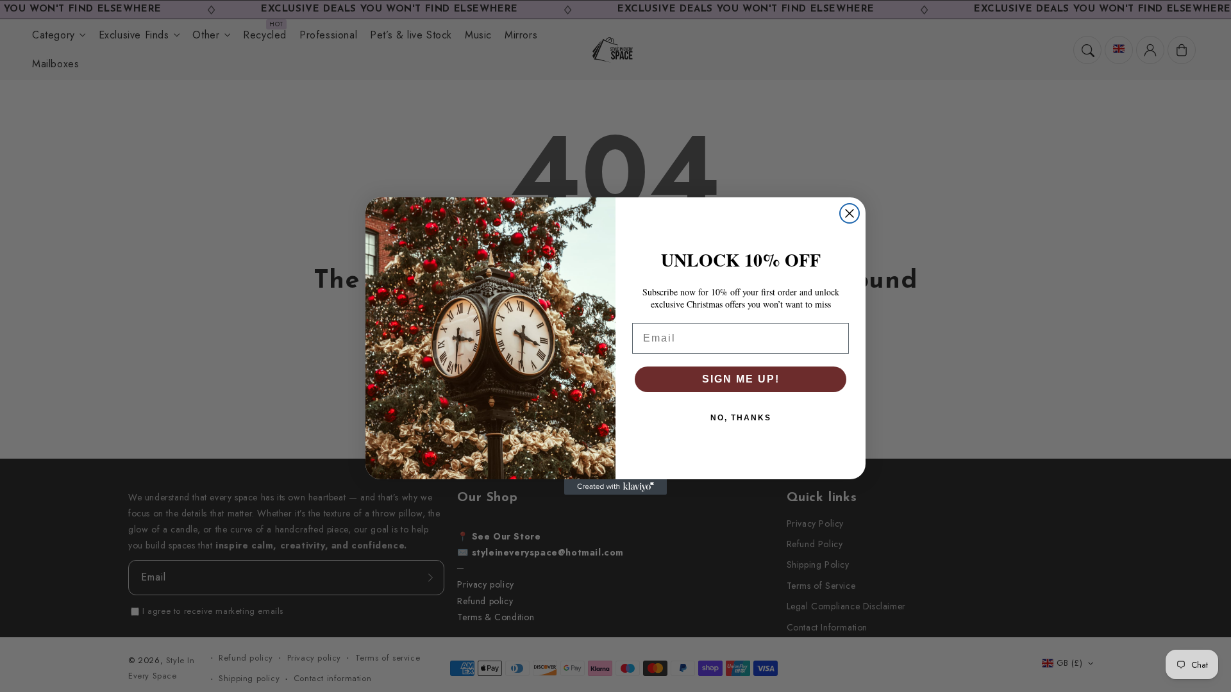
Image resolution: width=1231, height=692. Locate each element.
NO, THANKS (740, 417)
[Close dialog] (849, 213)
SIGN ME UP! (741, 379)
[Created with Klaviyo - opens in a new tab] (615, 487)
